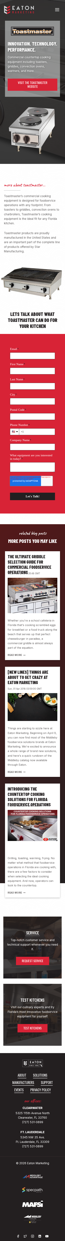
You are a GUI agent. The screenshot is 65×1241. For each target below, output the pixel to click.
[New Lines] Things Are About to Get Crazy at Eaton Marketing (28, 677)
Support (47, 1082)
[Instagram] (32, 1236)
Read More (16, 655)
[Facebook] (18, 1236)
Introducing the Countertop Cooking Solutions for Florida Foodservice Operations (29, 796)
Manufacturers (23, 1082)
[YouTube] (47, 1236)
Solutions (40, 1075)
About (22, 1075)
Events (19, 1089)
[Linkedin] (40, 1236)
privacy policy (40, 1089)
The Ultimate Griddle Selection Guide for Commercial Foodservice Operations (29, 564)
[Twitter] (25, 1236)
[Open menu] (57, 9)
